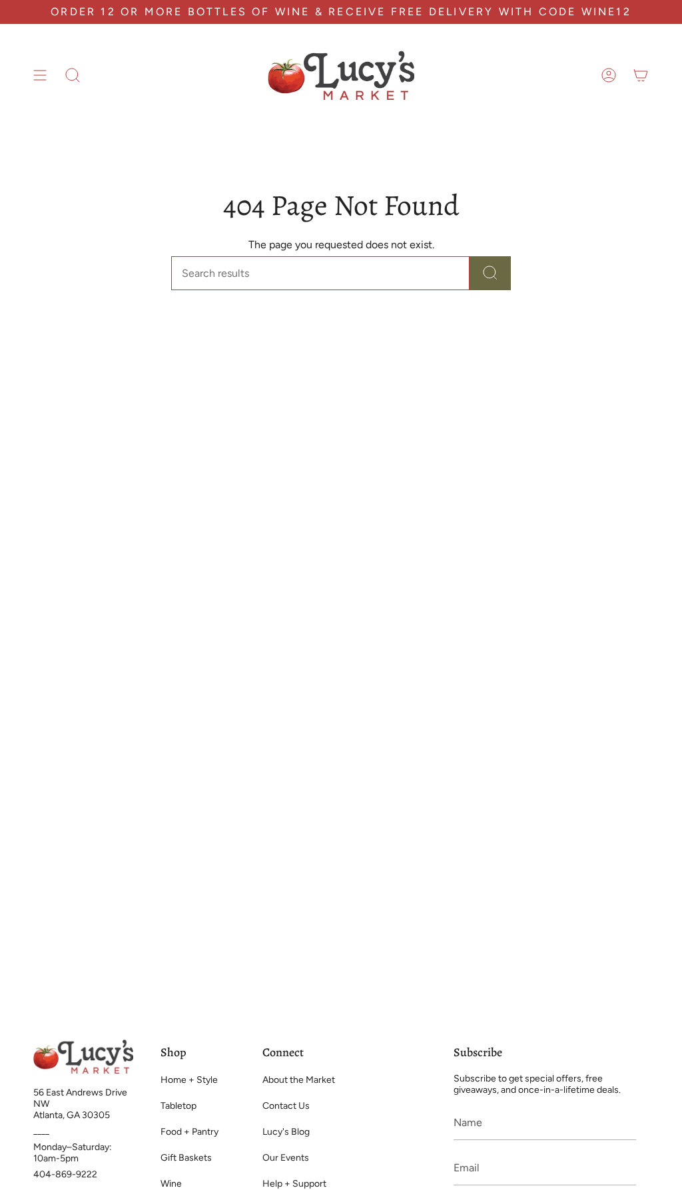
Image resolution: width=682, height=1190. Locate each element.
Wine (171, 1183)
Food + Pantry (189, 1131)
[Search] (490, 273)
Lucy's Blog (286, 1131)
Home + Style (189, 1080)
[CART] (641, 75)
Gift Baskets (186, 1157)
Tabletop (178, 1105)
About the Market (298, 1080)
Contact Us (286, 1105)
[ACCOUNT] (609, 75)
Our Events (285, 1157)
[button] (73, 75)
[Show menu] (40, 75)
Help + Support (294, 1183)
